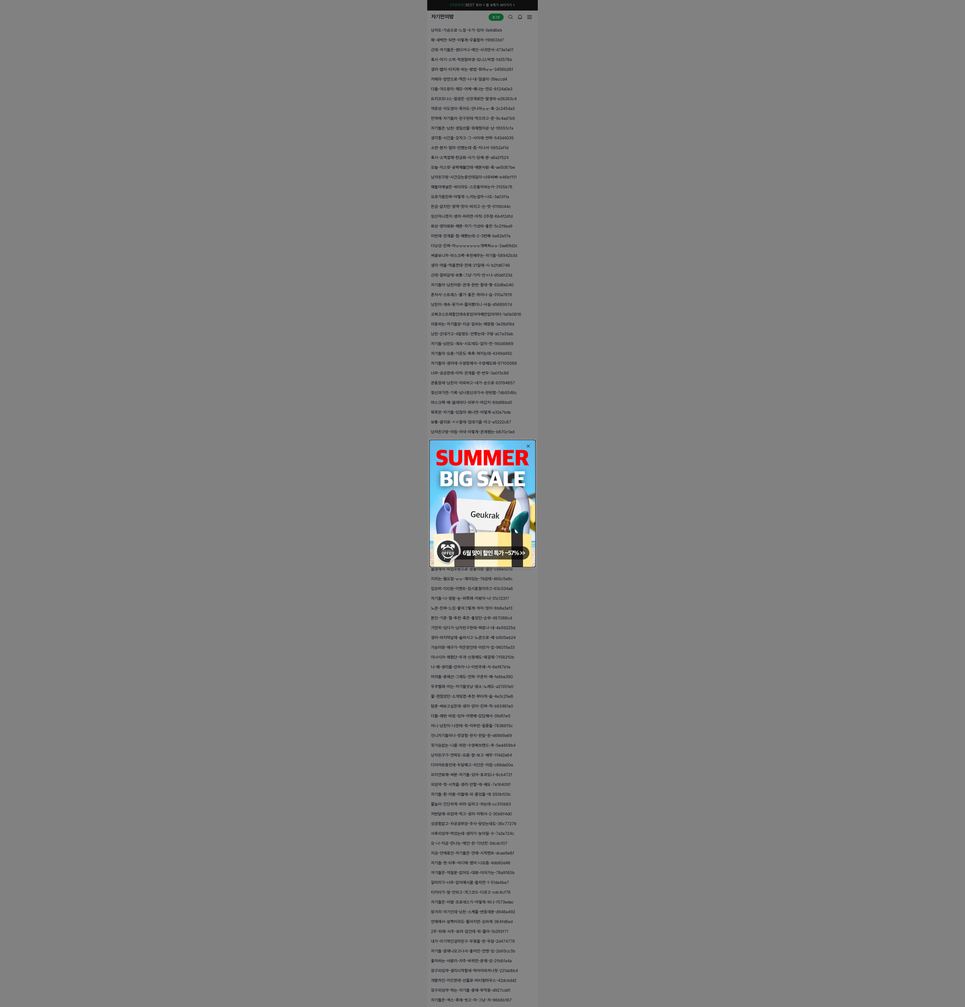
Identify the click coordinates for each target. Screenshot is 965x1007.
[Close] (528, 446)
